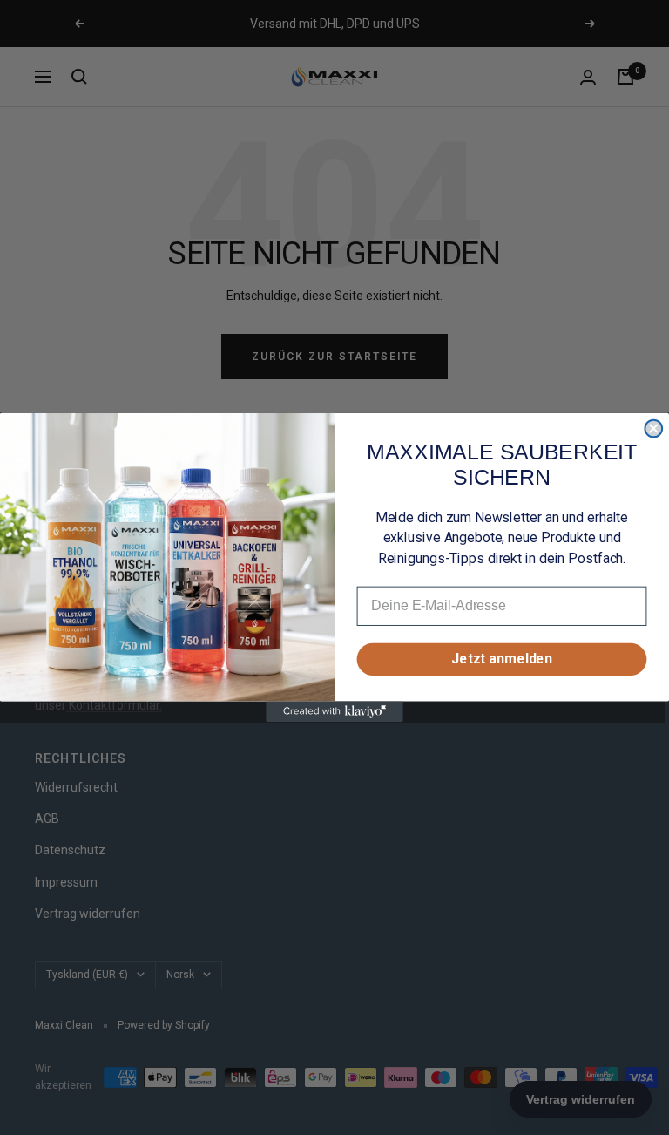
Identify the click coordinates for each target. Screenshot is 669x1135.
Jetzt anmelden (501, 659)
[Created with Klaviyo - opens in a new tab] (334, 712)
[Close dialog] (653, 429)
